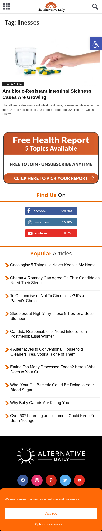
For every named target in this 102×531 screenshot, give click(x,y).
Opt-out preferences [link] (48, 524)
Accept (51, 513)
